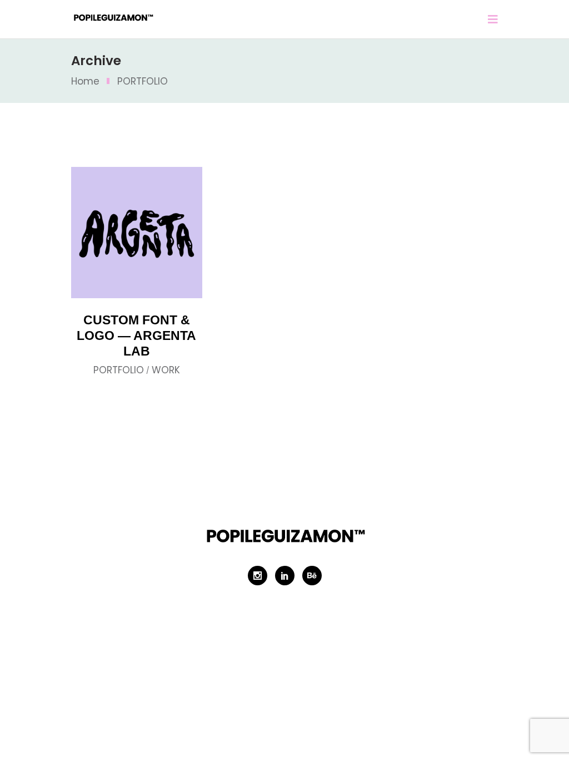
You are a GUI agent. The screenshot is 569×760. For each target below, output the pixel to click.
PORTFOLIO (118, 370)
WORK (166, 370)
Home (85, 81)
